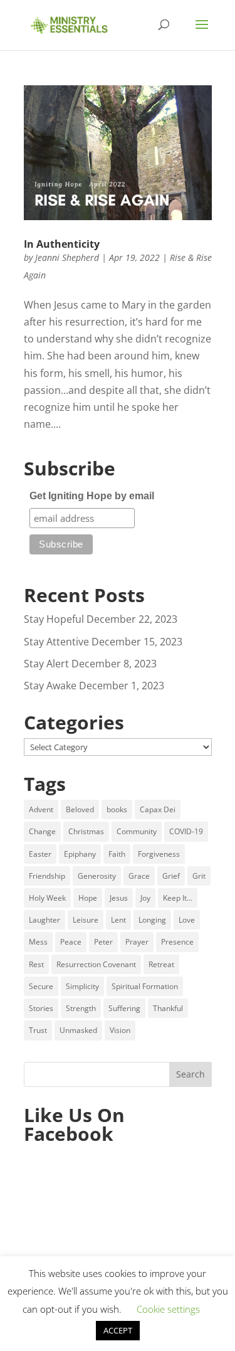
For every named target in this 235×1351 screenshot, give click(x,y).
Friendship (47, 876)
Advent (41, 809)
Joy (145, 898)
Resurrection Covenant (96, 964)
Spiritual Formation (145, 986)
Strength (81, 1008)
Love (187, 919)
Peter (103, 941)
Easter (40, 854)
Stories (41, 1008)
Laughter (44, 919)
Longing (152, 919)
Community (137, 831)
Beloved (80, 809)
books (117, 809)
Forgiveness (159, 854)
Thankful (168, 1008)
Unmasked (78, 1030)
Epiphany (80, 854)
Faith (116, 854)
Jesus (119, 898)
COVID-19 (186, 831)
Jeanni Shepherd (67, 257)
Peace (70, 941)
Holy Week (47, 898)
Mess (38, 941)
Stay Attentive (56, 642)
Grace (139, 876)
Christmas (86, 831)
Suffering (124, 1008)
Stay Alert (46, 663)
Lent (118, 919)
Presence (177, 941)
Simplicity (82, 986)
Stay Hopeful (54, 619)
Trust (38, 1030)
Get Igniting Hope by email (91, 495)
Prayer (137, 941)
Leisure (85, 919)
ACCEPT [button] (117, 1330)
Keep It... (177, 898)
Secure (41, 986)
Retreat (161, 964)
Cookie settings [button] (168, 1309)
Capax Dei (157, 809)
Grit (199, 876)
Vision (120, 1030)
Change (42, 831)
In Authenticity (62, 244)
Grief (171, 876)
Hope (87, 898)
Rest (36, 964)
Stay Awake (50, 685)
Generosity (97, 876)
